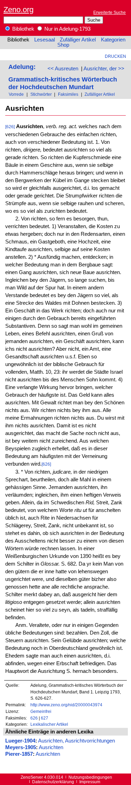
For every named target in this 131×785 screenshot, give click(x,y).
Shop (63, 45)
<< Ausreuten (63, 68)
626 (34, 718)
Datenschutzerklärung (53, 781)
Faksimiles (68, 94)
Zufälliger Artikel (78, 39)
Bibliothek (22, 29)
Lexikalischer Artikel (49, 724)
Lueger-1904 (20, 741)
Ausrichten (51, 747)
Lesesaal (44, 39)
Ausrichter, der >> (103, 68)
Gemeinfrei (40, 711)
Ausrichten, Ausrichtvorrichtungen (76, 741)
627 (44, 718)
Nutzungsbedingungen (90, 777)
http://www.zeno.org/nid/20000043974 (66, 704)
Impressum (89, 781)
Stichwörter (41, 94)
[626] (10, 126)
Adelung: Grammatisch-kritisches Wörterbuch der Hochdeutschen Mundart (62, 77)
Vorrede (16, 94)
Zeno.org (18, 9)
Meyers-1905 (20, 747)
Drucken (115, 56)
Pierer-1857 (19, 754)
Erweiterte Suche (109, 12)
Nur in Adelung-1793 (66, 29)
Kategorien (113, 39)
